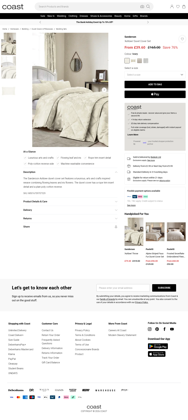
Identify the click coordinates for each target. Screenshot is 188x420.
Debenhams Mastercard (20, 349)
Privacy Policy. (141, 302)
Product (79, 354)
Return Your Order (51, 335)
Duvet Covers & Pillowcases (42, 29)
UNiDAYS (13, 373)
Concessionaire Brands (87, 349)
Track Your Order (50, 357)
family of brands (107, 299)
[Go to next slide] (104, 89)
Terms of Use (82, 344)
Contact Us (47, 330)
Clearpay (13, 363)
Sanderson (130, 36)
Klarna (11, 354)
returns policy (164, 181)
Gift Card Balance (51, 362)
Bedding (25, 29)
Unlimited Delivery (17, 330)
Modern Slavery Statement (122, 335)
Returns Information (52, 352)
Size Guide (13, 339)
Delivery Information (52, 348)
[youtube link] (172, 329)
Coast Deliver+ (15, 335)
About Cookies (83, 339)
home (4, 29)
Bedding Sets (61, 29)
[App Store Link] (158, 350)
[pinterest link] (157, 329)
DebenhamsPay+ (17, 344)
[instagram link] (149, 329)
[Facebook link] (164, 329)
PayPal (12, 358)
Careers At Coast (117, 330)
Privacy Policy (82, 330)
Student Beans (15, 368)
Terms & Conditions (85, 335)
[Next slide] (148, 22)
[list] (70, 90)
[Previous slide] (40, 22)
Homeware (14, 29)
